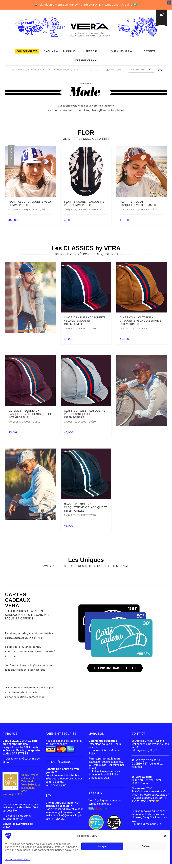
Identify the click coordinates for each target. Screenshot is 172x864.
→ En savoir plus (56, 785)
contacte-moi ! (36, 696)
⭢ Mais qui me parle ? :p (146, 823)
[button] (165, 835)
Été (43, 209)
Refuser (146, 846)
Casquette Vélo (31, 209)
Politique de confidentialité (17, 859)
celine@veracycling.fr (144, 750)
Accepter (102, 846)
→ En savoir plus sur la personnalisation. (17, 817)
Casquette (14, 209)
